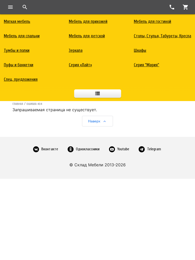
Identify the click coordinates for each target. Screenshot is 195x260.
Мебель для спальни (22, 36)
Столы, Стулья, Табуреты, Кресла (162, 36)
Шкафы (140, 50)
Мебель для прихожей (88, 21)
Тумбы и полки (16, 50)
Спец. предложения (21, 79)
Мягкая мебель (17, 21)
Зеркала (76, 50)
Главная (17, 104)
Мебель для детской (87, 36)
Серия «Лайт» (80, 64)
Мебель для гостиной (152, 21)
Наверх (94, 121)
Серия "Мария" (146, 64)
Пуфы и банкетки (18, 64)
